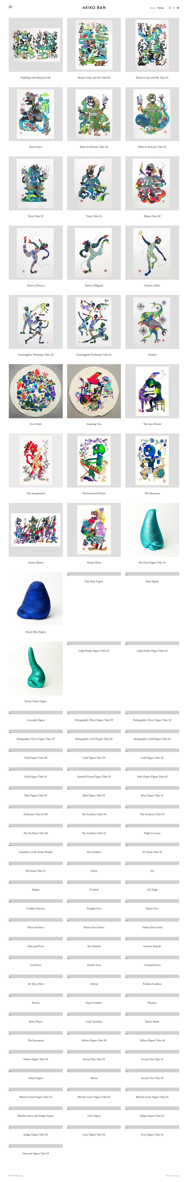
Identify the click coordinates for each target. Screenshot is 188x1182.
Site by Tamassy (172, 1176)
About (152, 8)
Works (160, 8)
